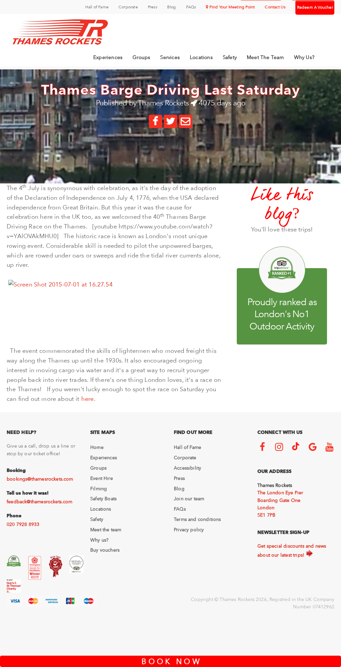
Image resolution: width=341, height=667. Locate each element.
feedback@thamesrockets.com (40, 501)
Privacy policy (189, 529)
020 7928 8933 (23, 524)
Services (170, 57)
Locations (201, 57)
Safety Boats (103, 498)
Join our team (189, 498)
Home (97, 447)
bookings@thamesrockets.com (40, 479)
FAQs (191, 7)
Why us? (99, 540)
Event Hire (101, 478)
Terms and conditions (197, 519)
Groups (141, 57)
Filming (98, 488)
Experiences (108, 57)
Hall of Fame (97, 7)
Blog (171, 7)
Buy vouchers (105, 550)
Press (152, 7)
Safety (230, 57)
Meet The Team (265, 57)
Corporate (128, 7)
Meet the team (105, 529)
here (87, 398)
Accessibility (187, 468)
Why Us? (304, 57)
